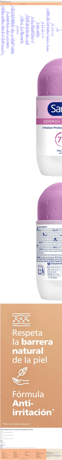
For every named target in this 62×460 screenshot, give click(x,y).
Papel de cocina (48, 18)
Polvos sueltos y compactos (8, 16)
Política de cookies (38, 454)
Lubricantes (27, 28)
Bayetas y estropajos (48, 41)
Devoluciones (3, 454)
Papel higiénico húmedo (48, 19)
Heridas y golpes (27, 25)
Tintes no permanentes (12, 39)
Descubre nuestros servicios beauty (17, 454)
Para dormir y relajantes (27, 32)
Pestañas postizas (7, 27)
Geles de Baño (22, 27)
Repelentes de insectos (27, 39)
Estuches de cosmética (3, 53)
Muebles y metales (48, 50)
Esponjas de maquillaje (8, 44)
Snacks (32, 23)
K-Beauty (3, 44)
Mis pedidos (3, 456)
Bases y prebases (7, 15)
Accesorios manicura (8, 40)
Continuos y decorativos (48, 29)
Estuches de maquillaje (8, 47)
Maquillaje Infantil (33, 42)
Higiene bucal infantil (32, 29)
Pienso (42, 30)
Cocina (47, 47)
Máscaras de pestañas (8, 24)
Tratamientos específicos (3, 21)
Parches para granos (3, 24)
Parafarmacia (26, 14)
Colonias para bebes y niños (32, 28)
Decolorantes (12, 43)
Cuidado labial (27, 19)
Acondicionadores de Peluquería (13, 49)
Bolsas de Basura (48, 38)
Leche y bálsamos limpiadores (3, 12)
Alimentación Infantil (52, 28)
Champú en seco (13, 17)
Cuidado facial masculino (38, 31)
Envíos (3, 453)
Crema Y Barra (22, 24)
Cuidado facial (3, 16)
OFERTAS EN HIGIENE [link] (22, 17)
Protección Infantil (3, 39)
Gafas (57, 29)
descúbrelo (1, 448)
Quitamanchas (48, 15)
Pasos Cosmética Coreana (27, 455)
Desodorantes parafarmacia (27, 43)
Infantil (30, 16)
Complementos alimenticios (52, 30)
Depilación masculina (38, 36)
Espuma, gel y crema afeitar (38, 28)
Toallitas (32, 38)
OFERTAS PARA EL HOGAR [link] (48, 10)
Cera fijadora (12, 36)
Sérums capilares (13, 30)
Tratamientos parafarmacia (27, 36)
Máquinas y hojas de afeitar (38, 25)
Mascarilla (3, 48)
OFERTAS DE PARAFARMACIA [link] (28, 16)
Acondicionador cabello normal (12, 20)
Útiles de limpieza (48, 37)
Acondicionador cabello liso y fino (13, 22)
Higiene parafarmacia (27, 40)
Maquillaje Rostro (8, 14)
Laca (11, 34)
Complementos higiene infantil (32, 32)
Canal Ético (37, 455)
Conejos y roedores (43, 37)
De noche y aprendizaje (32, 37)
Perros (42, 29)
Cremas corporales (3, 26)
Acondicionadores (13, 19)
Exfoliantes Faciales (3, 13)
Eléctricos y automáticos (48, 30)
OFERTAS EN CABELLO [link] (12, 6)
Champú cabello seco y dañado (13, 15)
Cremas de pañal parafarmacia (27, 21)
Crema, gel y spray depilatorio (22, 20)
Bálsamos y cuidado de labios (8, 33)
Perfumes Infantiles (17, 31)
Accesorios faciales (3, 23)
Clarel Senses (15, 453)
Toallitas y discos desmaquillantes (3, 11)
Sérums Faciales (3, 20)
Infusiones (52, 27)
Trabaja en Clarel (15, 455)
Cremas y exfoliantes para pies (3, 36)
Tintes (11, 37)
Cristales (48, 49)
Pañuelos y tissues (48, 17)
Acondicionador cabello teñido (12, 25)
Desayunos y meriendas (52, 35)
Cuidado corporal (3, 25)
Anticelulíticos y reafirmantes (3, 28)
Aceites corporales (3, 27)
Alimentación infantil (32, 20)
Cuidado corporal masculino (38, 32)
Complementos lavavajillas (48, 25)
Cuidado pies (3, 34)
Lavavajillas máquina (48, 24)
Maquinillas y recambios (22, 21)
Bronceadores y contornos (8, 21)
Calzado (47, 43)
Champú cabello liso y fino (13, 13)
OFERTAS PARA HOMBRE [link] (38, 23)
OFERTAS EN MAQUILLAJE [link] (8, 12)
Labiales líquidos (7, 30)
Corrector (8, 17)
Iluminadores (8, 18)
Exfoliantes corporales (3, 30)
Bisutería (57, 31)
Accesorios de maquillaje (8, 41)
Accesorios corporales (3, 29)
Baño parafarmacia (28, 44)
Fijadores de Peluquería (12, 53)
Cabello (10, 5)
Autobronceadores (3, 43)
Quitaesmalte (8, 39)
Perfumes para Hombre (18, 30)
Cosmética (1, 5)
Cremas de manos (3, 32)
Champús (12, 8)
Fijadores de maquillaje (8, 19)
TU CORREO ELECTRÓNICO (49, 453)
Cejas (7, 25)
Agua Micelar (3, 14)
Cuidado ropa (48, 11)
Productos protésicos (22, 35)
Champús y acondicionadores (27, 35)
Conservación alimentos (48, 39)
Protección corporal (3, 40)
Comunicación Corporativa (16, 456)
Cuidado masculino (38, 30)
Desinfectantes (27, 24)
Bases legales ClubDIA (38, 456)
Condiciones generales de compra (39, 453)
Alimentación (51, 23)
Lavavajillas (48, 22)
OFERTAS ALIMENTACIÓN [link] (53, 24)
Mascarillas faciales (3, 18)
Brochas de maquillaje (8, 43)
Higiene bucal (27, 41)
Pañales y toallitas (33, 33)
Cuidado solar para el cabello (3, 41)
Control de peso (27, 31)
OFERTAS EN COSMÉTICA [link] (3, 6)
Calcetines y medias (58, 30)
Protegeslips (22, 38)
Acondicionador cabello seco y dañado (12, 24)
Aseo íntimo (22, 39)
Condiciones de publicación (3, 445)
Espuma (12, 35)
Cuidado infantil (27, 20)
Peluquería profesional (12, 47)
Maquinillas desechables (38, 27)
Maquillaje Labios (8, 29)
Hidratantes (3, 17)
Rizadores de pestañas (8, 45)
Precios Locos (26, 454)
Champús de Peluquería (12, 48)
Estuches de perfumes (18, 33)
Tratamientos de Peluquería (12, 52)
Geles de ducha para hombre (38, 34)
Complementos (8, 46)
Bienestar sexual (27, 27)
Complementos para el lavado (48, 14)
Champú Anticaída (13, 9)
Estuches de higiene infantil (32, 31)
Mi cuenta (3, 455)
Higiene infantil (32, 25)
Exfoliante (3, 47)
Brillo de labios (8, 31)
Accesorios (48, 42)
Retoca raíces (12, 41)
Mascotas (41, 21)
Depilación (22, 18)
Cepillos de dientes (22, 32)
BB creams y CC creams (8, 20)
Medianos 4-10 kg (33, 35)
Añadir (1, 437)
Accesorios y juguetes (43, 33)
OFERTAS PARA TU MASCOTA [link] (43, 23)
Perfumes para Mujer (18, 28)
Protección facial (3, 38)
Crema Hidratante (3, 51)
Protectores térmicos (12, 32)
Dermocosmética (27, 17)
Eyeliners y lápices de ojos (8, 26)
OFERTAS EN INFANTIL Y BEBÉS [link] (32, 18)
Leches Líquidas (33, 21)
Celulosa (48, 16)
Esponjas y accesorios (22, 29)
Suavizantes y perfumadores (48, 12)
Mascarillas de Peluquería (12, 51)
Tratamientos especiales (12, 31)
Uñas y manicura (7, 36)
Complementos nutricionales (27, 30)
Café (51, 26)
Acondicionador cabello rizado (12, 21)
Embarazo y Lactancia (32, 41)
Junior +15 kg (32, 36)
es (0, 0)
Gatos (42, 24)
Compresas (22, 37)
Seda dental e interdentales (22, 34)
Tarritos (32, 22)
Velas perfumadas (48, 33)
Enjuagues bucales (22, 33)
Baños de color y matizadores (13, 42)
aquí (48, 456)
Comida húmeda (43, 25)
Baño (21, 26)
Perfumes (16, 25)
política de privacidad (56, 454)
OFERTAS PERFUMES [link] (18, 26)
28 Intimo (26, 453)
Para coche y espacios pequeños (48, 32)
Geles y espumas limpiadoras (3, 9)
